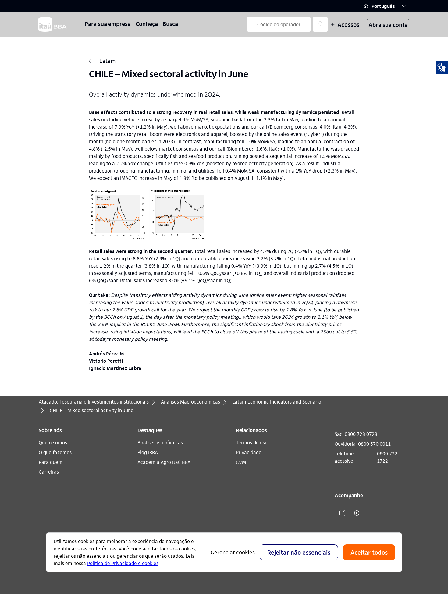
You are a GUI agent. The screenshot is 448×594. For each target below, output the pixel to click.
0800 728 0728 (361, 434)
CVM (241, 462)
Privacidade (248, 452)
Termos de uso (252, 442)
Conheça (147, 23)
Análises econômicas (160, 442)
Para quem (50, 462)
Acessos (348, 24)
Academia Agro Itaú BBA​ (163, 462)
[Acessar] (320, 24)
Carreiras (49, 471)
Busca (170, 23)
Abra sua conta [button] (388, 24)
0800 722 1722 (387, 457)
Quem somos (53, 442)
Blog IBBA (147, 452)
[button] (385, 6)
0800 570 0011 (374, 443)
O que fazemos (55, 452)
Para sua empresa (108, 23)
